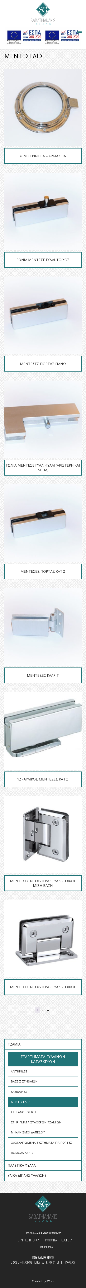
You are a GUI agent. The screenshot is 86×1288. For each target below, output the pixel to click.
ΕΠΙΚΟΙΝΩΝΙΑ (45, 1246)
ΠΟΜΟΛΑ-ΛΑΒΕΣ (22, 1153)
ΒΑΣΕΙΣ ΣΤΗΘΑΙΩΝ (24, 1081)
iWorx (50, 1281)
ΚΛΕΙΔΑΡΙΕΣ (19, 1092)
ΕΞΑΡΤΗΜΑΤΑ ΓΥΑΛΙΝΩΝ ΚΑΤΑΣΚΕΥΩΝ (43, 1059)
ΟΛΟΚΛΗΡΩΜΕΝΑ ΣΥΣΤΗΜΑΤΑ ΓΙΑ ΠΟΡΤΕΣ (41, 1143)
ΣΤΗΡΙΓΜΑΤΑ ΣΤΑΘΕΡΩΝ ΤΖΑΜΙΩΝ (36, 1122)
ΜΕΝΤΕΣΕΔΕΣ (20, 1102)
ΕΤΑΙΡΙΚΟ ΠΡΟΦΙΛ (28, 1239)
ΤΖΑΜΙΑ (14, 1044)
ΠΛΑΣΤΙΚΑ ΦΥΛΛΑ (22, 1165)
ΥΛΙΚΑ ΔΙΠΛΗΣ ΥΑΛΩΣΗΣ (27, 1175)
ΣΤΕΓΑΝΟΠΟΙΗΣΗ (23, 1112)
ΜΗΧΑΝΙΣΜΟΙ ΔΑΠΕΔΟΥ (28, 1132)
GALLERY (66, 1239)
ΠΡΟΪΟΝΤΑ (50, 1239)
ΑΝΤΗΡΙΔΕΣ (19, 1071)
